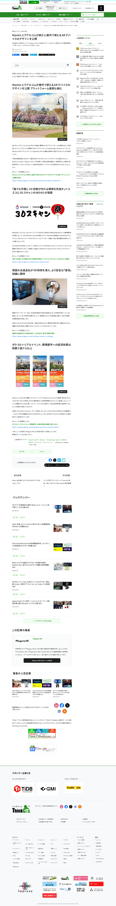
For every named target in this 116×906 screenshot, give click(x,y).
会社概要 (63, 822)
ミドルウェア (67, 844)
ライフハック (54, 862)
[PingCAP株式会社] (23, 788)
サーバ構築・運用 (82, 855)
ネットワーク (41, 19)
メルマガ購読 (39, 8)
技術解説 (98, 843)
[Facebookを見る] (66, 806)
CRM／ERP (67, 852)
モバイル (53, 852)
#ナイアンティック (48, 442)
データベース (16, 848)
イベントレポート (44, 21)
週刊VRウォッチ (38, 25)
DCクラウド (82, 1)
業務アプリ (16, 852)
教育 (65, 862)
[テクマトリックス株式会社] (73, 787)
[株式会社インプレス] (25, 887)
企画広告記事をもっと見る (91, 316)
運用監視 (41, 859)
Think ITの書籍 (74, 21)
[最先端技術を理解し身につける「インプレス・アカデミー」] (96, 890)
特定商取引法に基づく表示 (45, 822)
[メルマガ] (56, 705)
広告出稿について (89, 8)
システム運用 (16, 859)
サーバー (32, 19)
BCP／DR (28, 859)
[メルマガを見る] (61, 806)
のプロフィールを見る (42, 660)
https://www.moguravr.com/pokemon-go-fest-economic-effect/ (35, 427)
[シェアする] (50, 460)
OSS (14, 855)
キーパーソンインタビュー (84, 846)
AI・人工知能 (17, 21)
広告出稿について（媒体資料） (46, 819)
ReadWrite (99, 861)
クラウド (58, 19)
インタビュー (54, 21)
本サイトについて (21, 819)
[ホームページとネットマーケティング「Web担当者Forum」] (81, 879)
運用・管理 (53, 855)
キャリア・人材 (29, 862)
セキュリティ (54, 859)
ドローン (72, 3)
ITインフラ (25, 19)
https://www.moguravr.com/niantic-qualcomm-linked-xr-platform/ (36, 180)
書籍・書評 (98, 846)
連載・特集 (16, 19)
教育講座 (77, 3)
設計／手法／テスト (30, 848)
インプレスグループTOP (89, 822)
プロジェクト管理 (68, 855)
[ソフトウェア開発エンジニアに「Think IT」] (65, 879)
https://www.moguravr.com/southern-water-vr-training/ (32, 336)
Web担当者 (66, 1)
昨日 (80, 43)
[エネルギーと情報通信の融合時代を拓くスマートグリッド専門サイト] (81, 885)
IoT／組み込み (80, 19)
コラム (97, 855)
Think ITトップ (15, 25)
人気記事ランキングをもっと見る (91, 124)
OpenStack (35, 21)
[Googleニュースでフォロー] (75, 806)
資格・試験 (15, 862)
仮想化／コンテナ (68, 19)
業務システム (81, 843)
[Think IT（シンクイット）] (21, 811)
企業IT (44, 2)
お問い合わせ (64, 819)
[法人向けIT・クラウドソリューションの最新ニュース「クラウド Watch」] (49, 885)
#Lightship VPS (33, 440)
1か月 (99, 43)
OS (98, 19)
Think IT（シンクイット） (21, 7)
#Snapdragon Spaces (53, 440)
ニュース (98, 840)
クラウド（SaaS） (30, 852)
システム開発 (90, 19)
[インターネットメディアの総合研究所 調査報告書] (96, 879)
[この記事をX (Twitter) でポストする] (54, 460)
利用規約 (85, 819)
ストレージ (50, 19)
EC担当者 (72, 1)
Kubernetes (26, 21)
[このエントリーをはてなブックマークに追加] (59, 460)
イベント (98, 852)
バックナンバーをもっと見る (43, 621)
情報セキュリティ (82, 852)
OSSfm (83, 21)
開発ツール (54, 848)
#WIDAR (64, 440)
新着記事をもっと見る (91, 193)
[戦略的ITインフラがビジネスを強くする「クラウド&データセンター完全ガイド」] (49, 879)
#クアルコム (38, 442)
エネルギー (66, 3)
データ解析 (41, 852)
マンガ (66, 21)
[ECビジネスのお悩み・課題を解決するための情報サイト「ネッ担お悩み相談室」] (49, 896)
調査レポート (81, 849)
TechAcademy (100, 858)
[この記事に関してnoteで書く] (63, 460)
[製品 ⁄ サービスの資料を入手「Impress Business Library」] (49, 890)
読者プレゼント (62, 8)
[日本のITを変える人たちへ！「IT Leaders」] (65, 885)
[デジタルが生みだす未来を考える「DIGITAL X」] (65, 890)
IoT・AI (77, 1)
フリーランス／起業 (43, 862)
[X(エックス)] (67, 705)
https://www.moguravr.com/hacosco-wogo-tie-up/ (30, 262)
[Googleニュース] (59, 711)
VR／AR (28, 855)
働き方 (65, 859)
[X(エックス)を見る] (70, 806)
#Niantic (42, 440)
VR (61, 21)
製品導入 (56, 2)
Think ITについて (77, 8)
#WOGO (30, 442)
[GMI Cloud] (48, 788)
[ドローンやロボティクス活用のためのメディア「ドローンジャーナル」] (81, 890)
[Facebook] (62, 705)
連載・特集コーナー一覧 (26, 25)
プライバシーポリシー (22, 822)
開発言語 (41, 848)
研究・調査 (88, 1)
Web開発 (66, 848)
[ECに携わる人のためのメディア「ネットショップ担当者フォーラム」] (96, 885)
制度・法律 (15, 866)
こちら (20, 434)
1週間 (90, 43)
